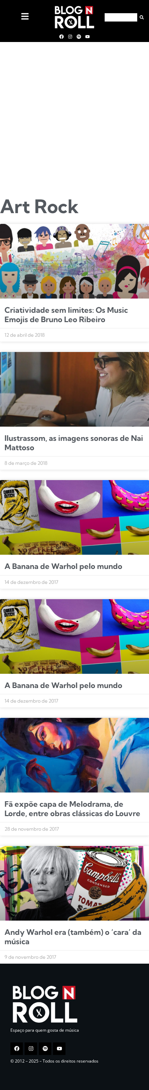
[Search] (140, 17)
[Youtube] (88, 36)
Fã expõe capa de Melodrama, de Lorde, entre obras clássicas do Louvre (72, 808)
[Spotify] (79, 36)
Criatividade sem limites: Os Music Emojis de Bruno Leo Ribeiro (66, 314)
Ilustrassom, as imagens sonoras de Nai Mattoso (74, 442)
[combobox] (121, 17)
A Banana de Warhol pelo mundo (63, 566)
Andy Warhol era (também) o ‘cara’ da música (73, 936)
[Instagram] (70, 36)
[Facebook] (61, 36)
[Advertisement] (74, 116)
